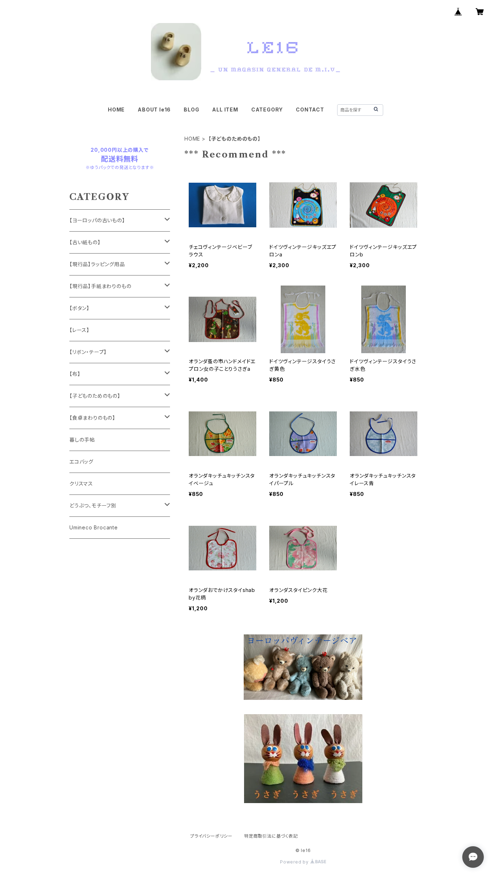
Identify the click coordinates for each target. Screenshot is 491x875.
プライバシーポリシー (211, 836)
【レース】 (79, 330)
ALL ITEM (225, 109)
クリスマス (81, 483)
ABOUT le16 (154, 109)
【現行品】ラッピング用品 (97, 264)
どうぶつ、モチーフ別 (92, 505)
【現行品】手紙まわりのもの (100, 286)
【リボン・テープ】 (88, 352)
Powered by (295, 862)
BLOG (191, 109)
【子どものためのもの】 (94, 396)
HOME (116, 109)
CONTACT (310, 109)
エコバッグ (81, 462)
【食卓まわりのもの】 (92, 418)
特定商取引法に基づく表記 (271, 836)
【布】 (74, 374)
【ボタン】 (79, 308)
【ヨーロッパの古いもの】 (97, 220)
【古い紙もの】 (85, 242)
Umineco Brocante (93, 527)
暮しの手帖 (82, 440)
